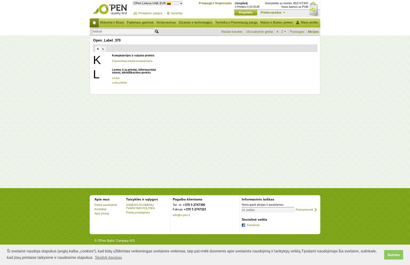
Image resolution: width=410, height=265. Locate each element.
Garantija (177, 13)
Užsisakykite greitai (259, 31)
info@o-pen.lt (181, 215)
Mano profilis (309, 22)
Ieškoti (97, 31)
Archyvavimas (166, 22)
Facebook (253, 225)
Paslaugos (297, 31)
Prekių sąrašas (271, 12)
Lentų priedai (119, 82)
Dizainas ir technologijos (195, 22)
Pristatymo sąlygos (150, 13)
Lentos (116, 78)
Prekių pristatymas (138, 212)
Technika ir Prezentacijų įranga (236, 22)
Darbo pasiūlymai (105, 205)
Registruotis (223, 3)
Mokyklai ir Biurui (112, 22)
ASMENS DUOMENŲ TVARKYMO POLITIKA (140, 206)
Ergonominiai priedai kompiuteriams (132, 61)
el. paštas (248, 210)
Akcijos (313, 31)
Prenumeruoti (304, 209)
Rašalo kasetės (232, 31)
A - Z (279, 31)
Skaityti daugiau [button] (108, 258)
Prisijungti (205, 3)
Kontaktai (100, 209)
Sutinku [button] (393, 255)
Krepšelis (246, 12)
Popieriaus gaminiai (140, 22)
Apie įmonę (101, 213)
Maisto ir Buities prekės (276, 22)
